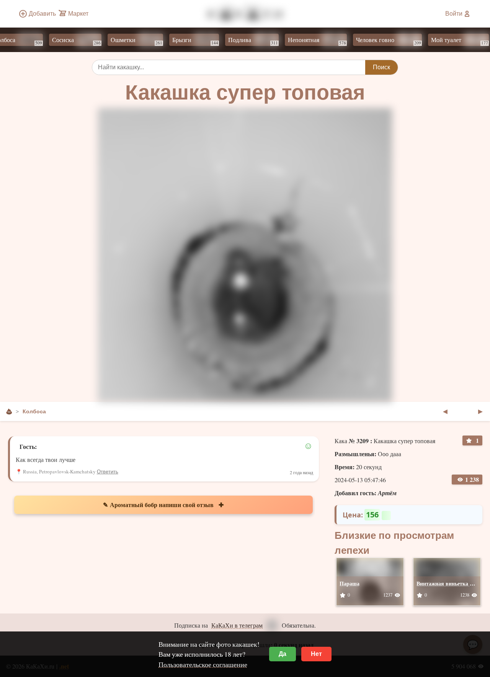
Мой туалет (451, 41)
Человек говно (380, 41)
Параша (349, 583)
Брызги (187, 41)
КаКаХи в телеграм (237, 625)
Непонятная (309, 41)
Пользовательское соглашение (202, 664)
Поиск (381, 67)
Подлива (245, 41)
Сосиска (68, 41)
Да (282, 654)
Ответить (107, 472)
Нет (316, 654)
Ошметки (128, 41)
